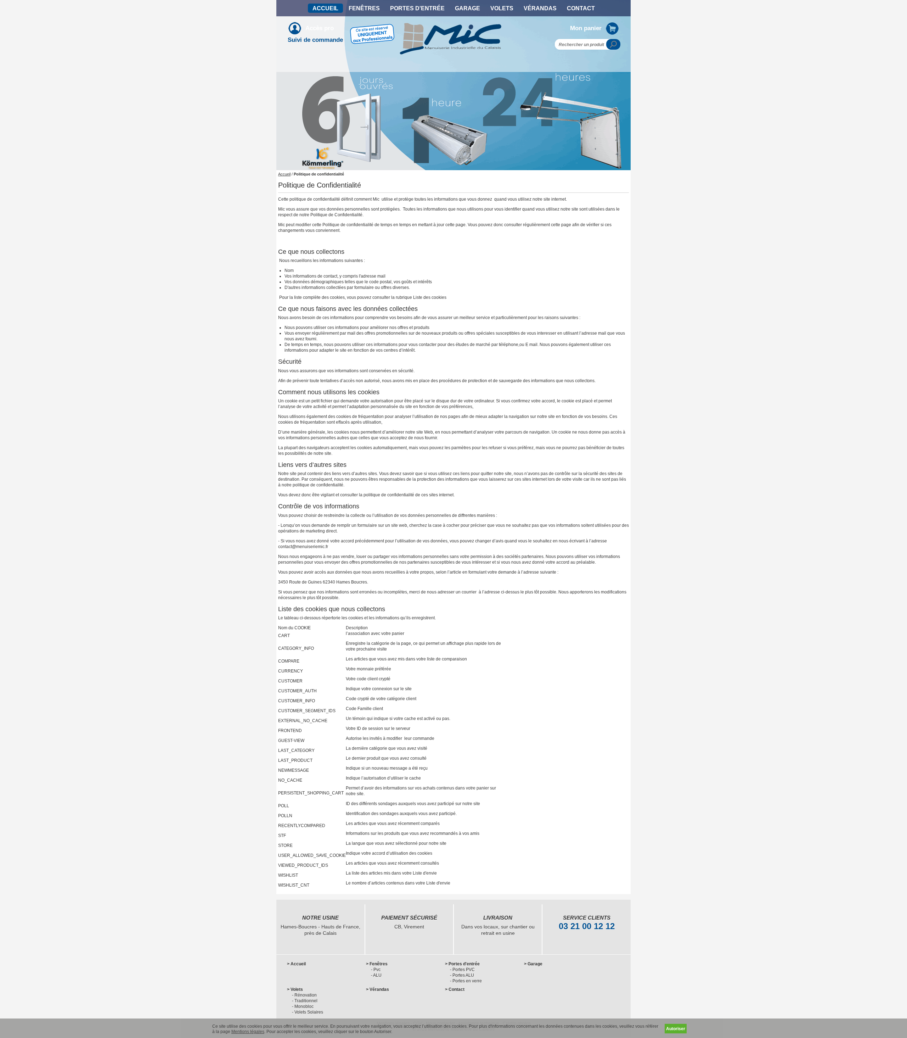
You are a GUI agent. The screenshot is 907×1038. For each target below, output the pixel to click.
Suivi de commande (315, 40)
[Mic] (451, 26)
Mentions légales (247, 1031)
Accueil (284, 174)
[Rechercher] (613, 44)
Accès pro (319, 28)
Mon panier (586, 28)
